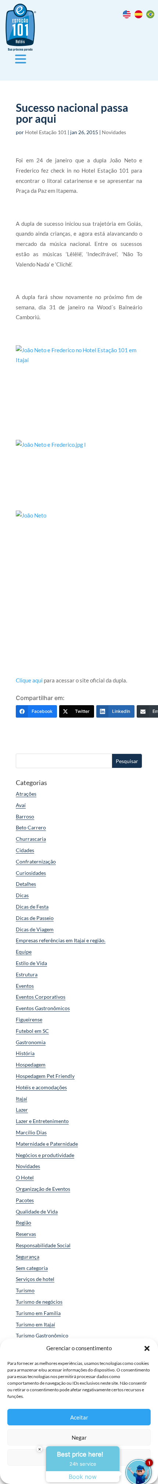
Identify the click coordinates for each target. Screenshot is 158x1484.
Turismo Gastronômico (42, 1335)
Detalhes (26, 884)
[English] (128, 16)
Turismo (25, 1290)
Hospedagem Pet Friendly (45, 1076)
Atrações (26, 794)
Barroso (25, 816)
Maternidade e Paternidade (47, 1144)
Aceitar (79, 1417)
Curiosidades (31, 873)
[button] (147, 1348)
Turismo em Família (38, 1313)
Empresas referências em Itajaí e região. (60, 940)
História (25, 1053)
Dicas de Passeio (35, 918)
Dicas (22, 895)
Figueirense (29, 1019)
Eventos (25, 986)
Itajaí (21, 1098)
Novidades (114, 132)
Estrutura (26, 974)
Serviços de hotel (35, 1279)
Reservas (26, 1234)
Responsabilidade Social (43, 1245)
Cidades (25, 850)
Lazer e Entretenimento (42, 1121)
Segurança (27, 1256)
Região (23, 1222)
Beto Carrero (31, 827)
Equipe (24, 952)
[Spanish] (140, 16)
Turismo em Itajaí (35, 1324)
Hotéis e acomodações (41, 1087)
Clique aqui (29, 680)
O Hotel (25, 1177)
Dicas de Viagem (35, 929)
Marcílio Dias (31, 1132)
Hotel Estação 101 (46, 132)
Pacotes (25, 1200)
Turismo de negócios (39, 1302)
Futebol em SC (32, 1031)
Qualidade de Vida (37, 1211)
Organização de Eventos (43, 1189)
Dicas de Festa (32, 906)
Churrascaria (31, 839)
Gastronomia (31, 1042)
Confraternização (36, 861)
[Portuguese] (152, 16)
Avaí (21, 805)
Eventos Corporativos (40, 997)
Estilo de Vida (31, 963)
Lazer (22, 1109)
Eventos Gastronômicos (43, 1008)
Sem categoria (32, 1268)
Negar (79, 1437)
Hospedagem (31, 1064)
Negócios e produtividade (45, 1155)
